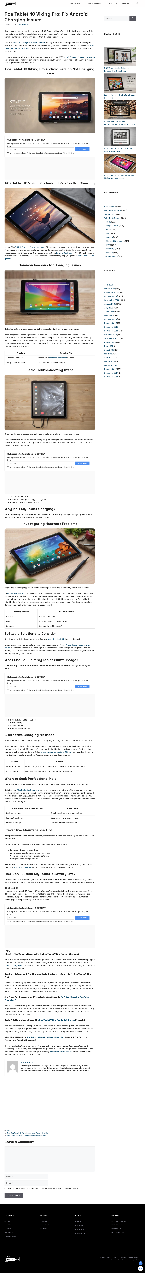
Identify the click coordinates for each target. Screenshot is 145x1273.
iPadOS (78, 1221)
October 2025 (110, 296)
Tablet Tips (112, 3)
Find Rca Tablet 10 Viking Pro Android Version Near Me (27, 1133)
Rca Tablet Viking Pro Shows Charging (45, 1037)
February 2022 (110, 365)
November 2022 (111, 331)
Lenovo (109, 237)
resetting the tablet (57, 639)
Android (79, 1225)
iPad (108, 233)
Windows (79, 1230)
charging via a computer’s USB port (56, 752)
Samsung (110, 249)
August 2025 (110, 304)
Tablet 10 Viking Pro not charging (30, 247)
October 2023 (110, 319)
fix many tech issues (65, 253)
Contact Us (116, 1229)
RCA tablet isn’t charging (28, 790)
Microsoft (9, 1232)
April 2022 (108, 357)
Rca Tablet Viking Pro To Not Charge (57, 1020)
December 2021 (111, 373)
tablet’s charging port (14, 965)
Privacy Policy (117, 1232)
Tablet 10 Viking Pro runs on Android (29, 42)
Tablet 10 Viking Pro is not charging (79, 57)
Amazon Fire (10, 1236)
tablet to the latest (58, 358)
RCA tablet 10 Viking (22, 867)
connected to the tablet (61, 1052)
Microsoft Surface (114, 241)
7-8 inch (43, 1221)
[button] (137, 3)
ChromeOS (80, 1234)
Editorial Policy (118, 1221)
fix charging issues (15, 593)
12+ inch (43, 1229)
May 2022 (108, 354)
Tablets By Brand (94, 3)
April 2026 (108, 285)
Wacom (109, 252)
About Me (125, 3)
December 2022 (111, 327)
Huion (108, 229)
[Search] (132, 18)
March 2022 (109, 361)
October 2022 (110, 334)
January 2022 (110, 369)
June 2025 (109, 312)
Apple (7, 1221)
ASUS (108, 222)
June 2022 (109, 350)
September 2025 (111, 300)
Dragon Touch (112, 226)
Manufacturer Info (112, 210)
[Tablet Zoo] (10, 3)
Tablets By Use (111, 256)
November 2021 (111, 377)
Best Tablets (75, 3)
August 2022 (110, 342)
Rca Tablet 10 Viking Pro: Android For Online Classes (26, 1136)
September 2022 (111, 338)
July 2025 (108, 308)
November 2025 (111, 292)
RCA (8, 1131)
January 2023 (110, 323)
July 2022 (108, 346)
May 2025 (108, 315)
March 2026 (109, 289)
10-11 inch (44, 1225)
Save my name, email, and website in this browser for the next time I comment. (43, 1188)
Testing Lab (116, 1225)
